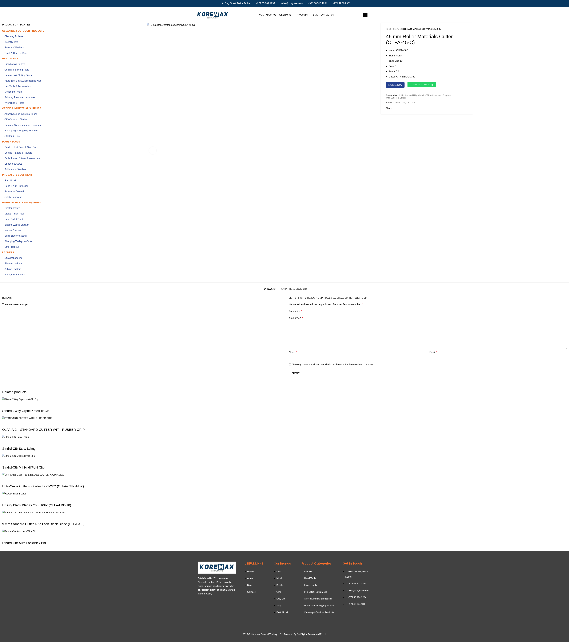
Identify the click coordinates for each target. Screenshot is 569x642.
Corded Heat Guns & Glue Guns (21, 147)
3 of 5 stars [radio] (310, 311)
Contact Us (327, 15)
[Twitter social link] (400, 108)
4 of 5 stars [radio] (313, 311)
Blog (315, 15)
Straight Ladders (13, 258)
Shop (395, 29)
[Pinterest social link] (403, 108)
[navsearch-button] (365, 15)
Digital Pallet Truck (14, 213)
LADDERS (8, 252)
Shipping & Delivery (294, 289)
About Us (271, 15)
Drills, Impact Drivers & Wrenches (22, 158)
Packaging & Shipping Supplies (21, 130)
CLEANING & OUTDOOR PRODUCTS (23, 31)
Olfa (413, 102)
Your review (296, 318)
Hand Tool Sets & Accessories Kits (22, 81)
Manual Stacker (12, 230)
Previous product (460, 29)
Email (433, 352)
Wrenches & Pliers (14, 103)
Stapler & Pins (12, 136)
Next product (466, 29)
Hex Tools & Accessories (17, 86)
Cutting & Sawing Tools (16, 69)
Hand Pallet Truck (13, 219)
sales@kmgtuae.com (291, 3)
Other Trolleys (11, 247)
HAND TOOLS (10, 58)
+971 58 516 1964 (317, 3)
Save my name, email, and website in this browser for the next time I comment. (333, 364)
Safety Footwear (13, 197)
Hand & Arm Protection (16, 186)
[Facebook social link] (396, 108)
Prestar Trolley (12, 208)
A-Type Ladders (12, 269)
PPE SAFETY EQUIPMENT (17, 175)
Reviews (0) (269, 289)
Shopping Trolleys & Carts (18, 241)
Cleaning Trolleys (13, 36)
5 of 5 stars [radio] (315, 311)
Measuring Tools (13, 92)
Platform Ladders (13, 263)
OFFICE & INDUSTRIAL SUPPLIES (21, 108)
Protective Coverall (14, 191)
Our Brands (284, 15)
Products (302, 15)
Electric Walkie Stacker (16, 225)
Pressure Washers (14, 47)
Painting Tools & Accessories (19, 97)
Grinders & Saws (13, 163)
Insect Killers (11, 42)
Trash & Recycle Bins (15, 53)
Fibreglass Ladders (14, 274)
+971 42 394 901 (341, 3)
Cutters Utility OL (401, 102)
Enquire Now (395, 85)
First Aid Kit (10, 180)
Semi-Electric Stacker (15, 235)
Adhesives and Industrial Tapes (20, 114)
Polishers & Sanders (15, 169)
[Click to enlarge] (152, 150)
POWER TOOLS (11, 141)
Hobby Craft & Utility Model (411, 95)
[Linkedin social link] (407, 108)
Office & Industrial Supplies (438, 95)
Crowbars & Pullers (14, 64)
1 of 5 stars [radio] (306, 311)
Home (261, 15)
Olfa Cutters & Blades (396, 98)
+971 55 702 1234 (265, 3)
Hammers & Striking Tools (18, 75)
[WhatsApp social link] (411, 108)
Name (293, 352)
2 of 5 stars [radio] (308, 311)
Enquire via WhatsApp (423, 84)
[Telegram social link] (415, 108)
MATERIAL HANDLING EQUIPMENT (22, 202)
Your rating (295, 311)
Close (8, 399)
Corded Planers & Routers (18, 153)
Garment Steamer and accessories (22, 125)
